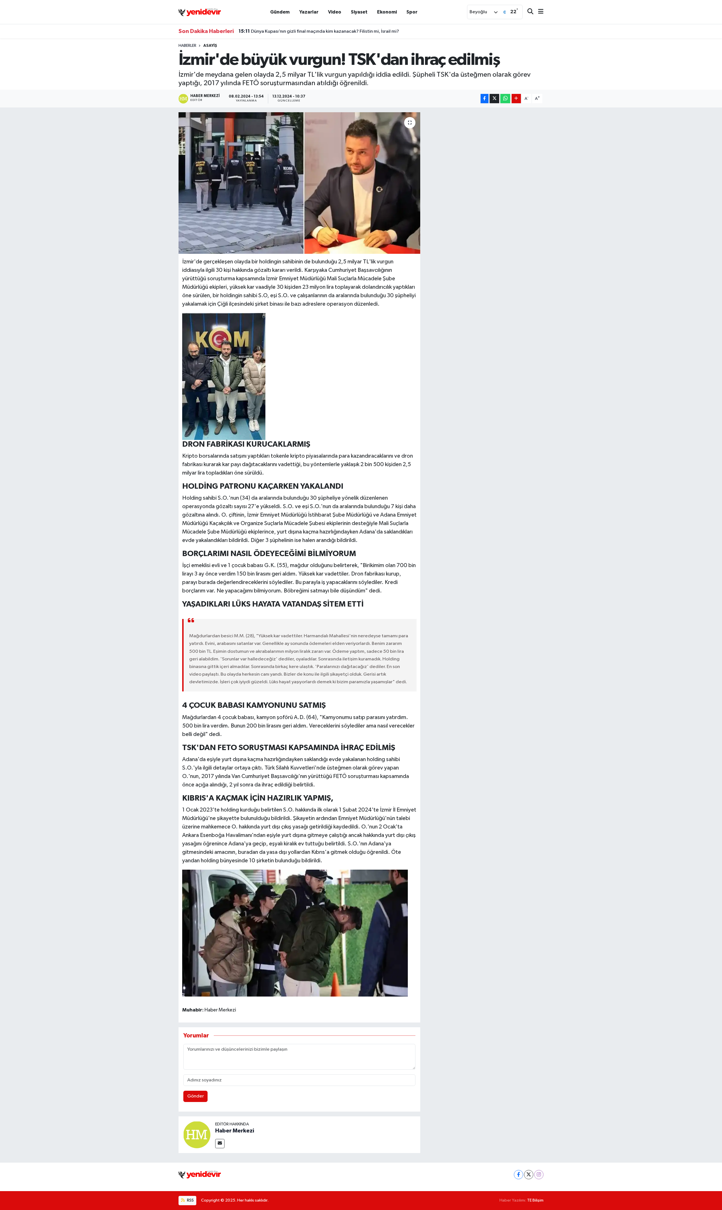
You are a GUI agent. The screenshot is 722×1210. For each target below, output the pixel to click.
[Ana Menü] (538, 12)
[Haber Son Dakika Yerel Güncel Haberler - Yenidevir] (200, 11)
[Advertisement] (484, 151)
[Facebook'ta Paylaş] (484, 98)
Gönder (195, 1096)
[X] (528, 1174)
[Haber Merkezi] (196, 1134)
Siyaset (359, 12)
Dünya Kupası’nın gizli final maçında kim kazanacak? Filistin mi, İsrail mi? (319, 31)
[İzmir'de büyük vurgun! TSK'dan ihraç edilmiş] (299, 183)
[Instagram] (538, 1174)
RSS (190, 1200)
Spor (411, 12)
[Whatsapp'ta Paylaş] (505, 98)
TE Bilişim (535, 1200)
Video (334, 12)
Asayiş (210, 46)
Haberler (187, 46)
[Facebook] (518, 1174)
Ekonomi (387, 12)
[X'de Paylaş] (494, 98)
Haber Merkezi (234, 1131)
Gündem (280, 12)
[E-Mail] (219, 1143)
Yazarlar (308, 12)
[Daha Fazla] (516, 98)
